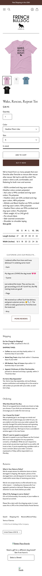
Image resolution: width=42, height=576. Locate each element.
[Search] (9, 9)
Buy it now (21, 163)
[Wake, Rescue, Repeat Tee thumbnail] (7, 81)
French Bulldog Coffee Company (18, 524)
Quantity (6, 112)
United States (11, 532)
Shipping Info (14, 517)
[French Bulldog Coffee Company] (21, 22)
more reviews (21, 319)
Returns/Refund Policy (28, 517)
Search (5, 517)
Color (5, 124)
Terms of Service (8, 520)
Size (4, 135)
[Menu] (4, 9)
